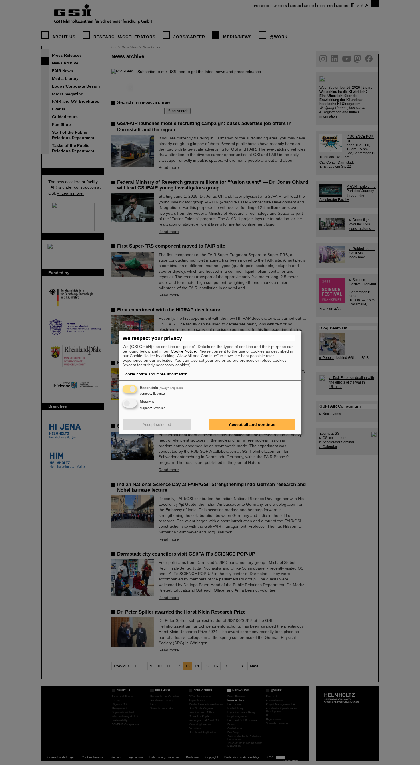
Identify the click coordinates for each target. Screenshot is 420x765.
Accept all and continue (252, 424)
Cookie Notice (183, 351)
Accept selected (157, 424)
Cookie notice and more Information (155, 374)
